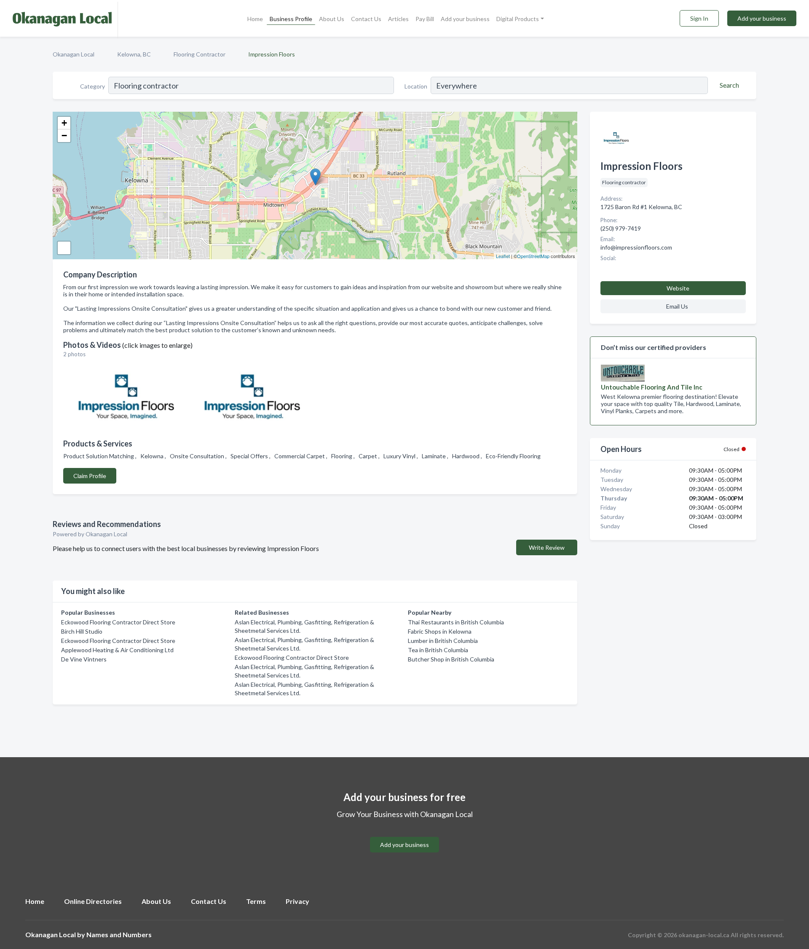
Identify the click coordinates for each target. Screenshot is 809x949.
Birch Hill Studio (81, 631)
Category (92, 86)
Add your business (465, 18)
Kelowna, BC (134, 54)
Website (678, 288)
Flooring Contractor (199, 54)
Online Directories (93, 901)
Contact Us (366, 18)
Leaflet (503, 256)
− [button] (64, 135)
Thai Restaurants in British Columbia (456, 622)
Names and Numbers (119, 934)
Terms (256, 901)
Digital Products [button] (517, 18)
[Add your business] (404, 835)
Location (415, 86)
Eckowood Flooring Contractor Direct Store (118, 622)
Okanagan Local (73, 54)
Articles (398, 18)
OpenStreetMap (533, 256)
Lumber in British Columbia (443, 640)
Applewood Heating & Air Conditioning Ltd (117, 649)
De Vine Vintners (84, 659)
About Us (331, 18)
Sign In (699, 18)
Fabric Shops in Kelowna (439, 631)
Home (255, 18)
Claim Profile (89, 475)
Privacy (297, 901)
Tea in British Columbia (438, 649)
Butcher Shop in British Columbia (451, 659)
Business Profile (291, 18)
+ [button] (64, 123)
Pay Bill (424, 18)
